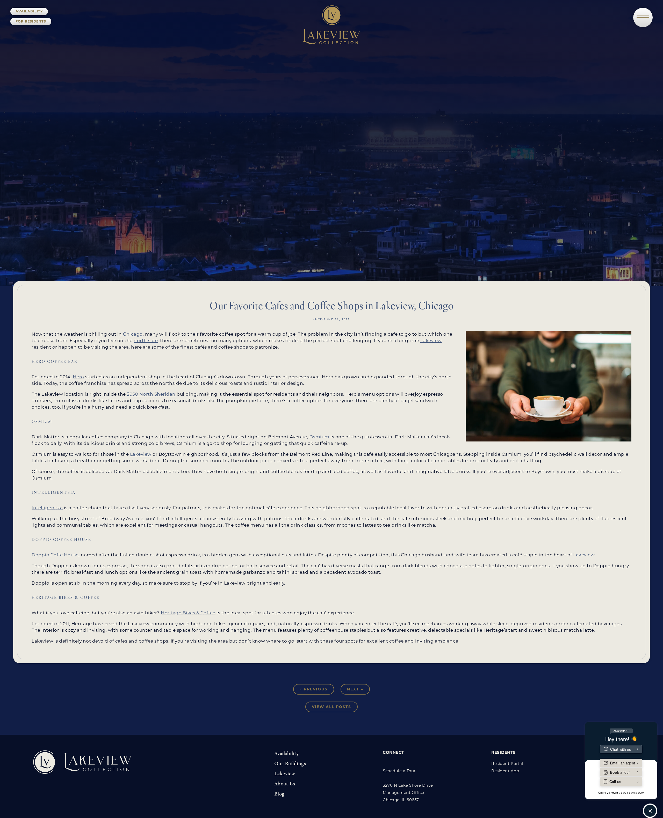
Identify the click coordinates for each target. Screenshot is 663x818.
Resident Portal (507, 763)
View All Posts (331, 706)
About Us (284, 783)
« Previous (314, 689)
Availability (29, 11)
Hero (78, 376)
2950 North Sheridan (151, 394)
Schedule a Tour (399, 770)
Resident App (505, 770)
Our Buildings (290, 763)
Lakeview (431, 340)
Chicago (133, 334)
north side (146, 340)
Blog (279, 794)
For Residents (31, 21)
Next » (355, 689)
